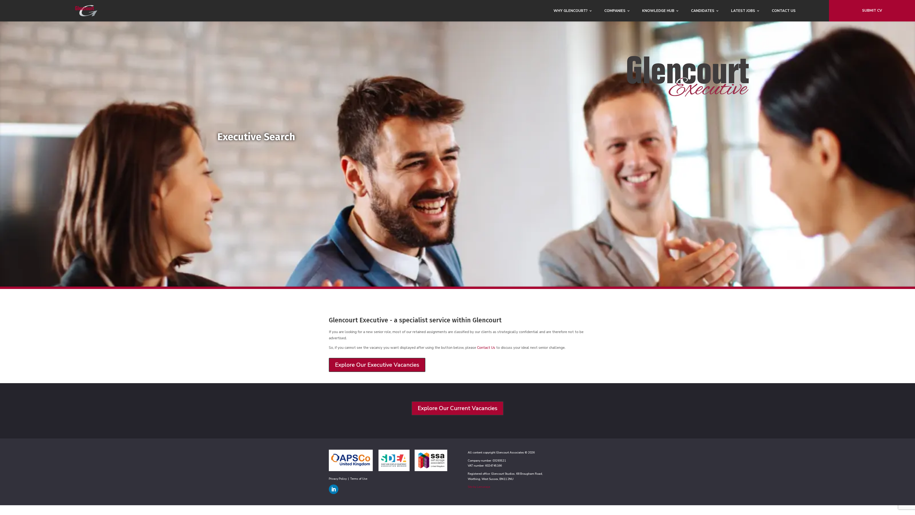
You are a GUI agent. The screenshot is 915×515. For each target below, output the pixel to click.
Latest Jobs (743, 11)
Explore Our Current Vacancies (457, 408)
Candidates (702, 11)
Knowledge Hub (658, 11)
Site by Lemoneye (479, 487)
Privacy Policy (338, 479)
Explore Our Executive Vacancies (377, 365)
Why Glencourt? (571, 11)
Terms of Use (358, 479)
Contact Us (784, 11)
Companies (614, 11)
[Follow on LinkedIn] (333, 489)
